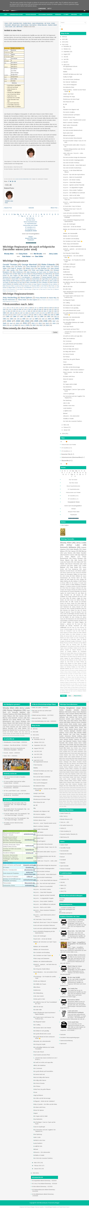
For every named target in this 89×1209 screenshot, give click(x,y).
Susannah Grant (12, 290)
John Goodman (80, 637)
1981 (40, 314)
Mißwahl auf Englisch (69, 135)
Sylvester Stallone (64, 668)
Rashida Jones (62, 802)
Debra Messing (67, 770)
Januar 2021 (37, 1168)
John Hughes (74, 14)
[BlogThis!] (7, 185)
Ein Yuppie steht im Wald (70, 384)
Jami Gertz (83, 792)
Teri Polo (66, 785)
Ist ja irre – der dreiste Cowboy (71, 179)
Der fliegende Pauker (69, 300)
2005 (10, 23)
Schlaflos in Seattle (68, 418)
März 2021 (37, 1162)
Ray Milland (83, 642)
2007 (54, 321)
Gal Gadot (74, 751)
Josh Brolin (70, 661)
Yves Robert (27, 273)
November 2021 (38, 739)
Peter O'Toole (77, 665)
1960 (39, 311)
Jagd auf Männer (67, 364)
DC (26, 223)
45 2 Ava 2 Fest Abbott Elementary (41, 1183)
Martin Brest (6, 286)
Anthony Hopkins (64, 649)
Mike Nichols (24, 275)
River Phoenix (65, 689)
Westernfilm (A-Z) (67, 460)
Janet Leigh (77, 753)
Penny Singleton (14, 710)
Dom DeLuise (64, 605)
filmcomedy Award (8, 18)
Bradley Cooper (76, 672)
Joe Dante (5, 282)
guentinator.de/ (30, 839)
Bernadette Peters (73, 749)
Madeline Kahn (77, 725)
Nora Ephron (33, 25)
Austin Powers (64, 813)
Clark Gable (81, 631)
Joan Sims (81, 708)
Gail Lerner (50, 299)
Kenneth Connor (68, 555)
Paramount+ (30, 240)
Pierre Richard (77, 558)
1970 (37, 313)
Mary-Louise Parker (67, 799)
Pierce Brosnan (74, 642)
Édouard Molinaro (38, 273)
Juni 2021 (37, 754)
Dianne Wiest (68, 724)
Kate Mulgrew (73, 796)
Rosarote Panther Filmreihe (67, 834)
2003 (18, 321)
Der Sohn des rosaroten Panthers (72, 421)
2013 (40, 323)
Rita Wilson (73, 761)
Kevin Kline (65, 598)
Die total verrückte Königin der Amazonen (74, 157)
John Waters (20, 289)
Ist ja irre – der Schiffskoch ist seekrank (74, 192)
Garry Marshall (31, 266)
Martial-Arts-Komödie (66, 853)
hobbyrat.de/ (29, 845)
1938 (40, 307)
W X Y (33, 216)
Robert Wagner (79, 622)
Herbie (62, 828)
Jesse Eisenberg (75, 658)
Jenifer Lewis (79, 773)
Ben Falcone (16, 280)
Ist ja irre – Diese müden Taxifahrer (73, 190)
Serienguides (58, 14)
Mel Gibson (68, 687)
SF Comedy (66, 14)
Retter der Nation (68, 127)
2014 (47, 323)
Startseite (31, 207)
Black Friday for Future (75, 966)
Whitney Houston (82, 804)
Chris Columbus (42, 282)
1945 (19, 309)
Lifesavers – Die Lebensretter (71, 416)
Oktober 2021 (38, 742)
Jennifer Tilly (72, 744)
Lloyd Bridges (64, 620)
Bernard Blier (64, 601)
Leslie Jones (62, 779)
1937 (35, 307)
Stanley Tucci (80, 612)
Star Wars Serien (30, 220)
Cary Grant (76, 572)
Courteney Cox (77, 768)
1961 (44, 311)
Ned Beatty (75, 687)
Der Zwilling (66, 302)
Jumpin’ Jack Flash (68, 94)
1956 (19, 311)
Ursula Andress (66, 804)
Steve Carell (8, 26)
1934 (21, 307)
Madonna (79, 779)
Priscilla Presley (82, 760)
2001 (57, 319)
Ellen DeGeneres (68, 789)
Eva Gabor (64, 790)
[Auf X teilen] (9, 185)
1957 (24, 311)
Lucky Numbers (67, 408)
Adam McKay (48, 273)
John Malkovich (64, 639)
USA (14, 26)
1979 (30, 314)
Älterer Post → (55, 207)
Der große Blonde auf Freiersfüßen (72, 343)
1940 (50, 307)
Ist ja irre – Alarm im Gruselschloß (72, 177)
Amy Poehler (74, 748)
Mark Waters (18, 273)
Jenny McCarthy (79, 794)
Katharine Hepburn (80, 719)
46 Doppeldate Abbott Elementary (41, 1180)
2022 (81, 14)
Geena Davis (62, 772)
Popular (63, 695)
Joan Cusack (69, 713)
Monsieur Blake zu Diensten (76, 955)
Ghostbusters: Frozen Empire (12, 742)
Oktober (66, 49)
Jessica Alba (66, 775)
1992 (55, 316)
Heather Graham (70, 772)
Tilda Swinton (69, 729)
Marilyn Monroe (78, 746)
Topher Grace (63, 648)
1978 (24, 314)
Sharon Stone (70, 802)
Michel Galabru (82, 571)
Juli (65, 56)
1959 (34, 311)
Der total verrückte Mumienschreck (72, 130)
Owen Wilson (7, 716)
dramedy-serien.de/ (29, 865)
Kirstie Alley (73, 732)
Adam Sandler (81, 553)
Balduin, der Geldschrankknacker (72, 246)
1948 (34, 309)
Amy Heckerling (10, 297)
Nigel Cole (35, 289)
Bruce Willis (65, 583)
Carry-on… (63, 822)
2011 (25, 323)
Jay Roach (54, 279)
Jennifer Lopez (70, 719)
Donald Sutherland (79, 654)
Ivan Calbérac (53, 284)
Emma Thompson (76, 789)
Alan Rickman (80, 627)
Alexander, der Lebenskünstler (71, 317)
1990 (41, 316)
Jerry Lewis (53, 254)
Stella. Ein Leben (36, 707)
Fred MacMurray (73, 569)
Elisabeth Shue (80, 787)
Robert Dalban (67, 622)
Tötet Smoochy (67, 69)
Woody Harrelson (73, 625)
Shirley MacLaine (42, 25)
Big (64, 107)
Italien (62, 885)
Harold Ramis (35, 279)
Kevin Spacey (77, 663)
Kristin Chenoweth (81, 777)
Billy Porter (51, 286)
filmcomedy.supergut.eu (65, 912)
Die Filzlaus (66, 356)
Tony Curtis (63, 613)
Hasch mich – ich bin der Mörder (72, 226)
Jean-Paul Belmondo (65, 684)
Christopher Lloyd (70, 631)
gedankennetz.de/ (30, 834)
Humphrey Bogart (64, 682)
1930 (4, 307)
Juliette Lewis (67, 756)
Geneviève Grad (82, 751)
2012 (33, 323)
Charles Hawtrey (8, 714)
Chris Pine (70, 675)
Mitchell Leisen (35, 275)
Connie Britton (69, 768)
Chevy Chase (70, 603)
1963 (55, 311)
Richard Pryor (83, 687)
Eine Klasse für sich (68, 101)
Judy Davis (72, 755)
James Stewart (76, 607)
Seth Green (70, 600)
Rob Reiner (26, 256)
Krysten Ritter (67, 797)
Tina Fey (69, 763)
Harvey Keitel (69, 636)
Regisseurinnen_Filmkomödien (45, 14)
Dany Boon (23, 254)
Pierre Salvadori (25, 286)
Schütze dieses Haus (69, 117)
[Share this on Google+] (13, 181)
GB (61, 882)
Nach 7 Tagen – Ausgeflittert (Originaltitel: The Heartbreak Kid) (77, 944)
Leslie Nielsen (22, 728)
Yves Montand (65, 692)
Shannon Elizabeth (77, 784)
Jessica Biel (83, 753)
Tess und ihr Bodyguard (69, 84)
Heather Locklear (79, 772)
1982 (45, 315)
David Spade (63, 632)
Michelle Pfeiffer (81, 732)
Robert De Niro (75, 610)
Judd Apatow (36, 277)
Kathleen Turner (64, 732)
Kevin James (65, 584)
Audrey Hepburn (63, 749)
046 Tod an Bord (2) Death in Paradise (14, 777)
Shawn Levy (30, 268)
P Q (51, 214)
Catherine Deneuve (73, 767)
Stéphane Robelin (82, 690)
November (67, 46)
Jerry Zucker (53, 280)
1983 (52, 314)
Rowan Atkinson (82, 689)
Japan (62, 888)
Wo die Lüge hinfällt (74, 977)
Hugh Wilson (45, 279)
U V (26, 216)
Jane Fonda (71, 753)
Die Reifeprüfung (67, 274)
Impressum (17, 18)
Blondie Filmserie (65, 819)
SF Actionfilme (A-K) (30, 227)
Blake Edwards (48, 264)
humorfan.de (29, 849)
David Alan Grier (17, 23)
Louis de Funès (65, 562)
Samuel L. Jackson (65, 624)
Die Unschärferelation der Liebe (40, 721)
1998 (36, 319)
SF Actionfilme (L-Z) (30, 229)
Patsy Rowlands (81, 734)
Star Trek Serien (30, 218)
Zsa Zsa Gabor (62, 806)
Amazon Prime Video (31, 238)
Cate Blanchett (67, 741)
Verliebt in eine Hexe (12, 30)
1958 (28, 311)
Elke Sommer (69, 743)
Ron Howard (6, 279)
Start (5, 14)
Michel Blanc (68, 665)
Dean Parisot (53, 282)
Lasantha (41, 1207)
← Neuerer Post (7, 207)
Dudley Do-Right (67, 77)
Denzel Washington (76, 678)
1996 (23, 319)
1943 (10, 309)
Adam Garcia (65, 670)
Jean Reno (83, 574)
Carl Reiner (18, 266)
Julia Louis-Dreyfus (64, 777)
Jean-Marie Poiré (7, 273)
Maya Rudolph (69, 727)
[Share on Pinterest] (15, 181)
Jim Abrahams (26, 277)
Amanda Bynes (70, 737)
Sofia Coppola (33, 299)
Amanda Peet (82, 763)
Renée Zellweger (63, 761)
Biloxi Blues (66, 269)
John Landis (10, 270)
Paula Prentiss (66, 760)
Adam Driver (83, 668)
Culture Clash (64, 845)
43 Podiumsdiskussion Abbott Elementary (43, 1189)
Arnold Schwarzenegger (66, 629)
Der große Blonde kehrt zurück (71, 310)
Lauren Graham (74, 797)
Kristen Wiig (62, 720)
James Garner (70, 637)
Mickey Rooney (64, 642)
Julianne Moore (66, 796)
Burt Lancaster (69, 673)
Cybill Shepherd (73, 787)
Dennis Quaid (72, 632)
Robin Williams (76, 576)
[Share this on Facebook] (9, 181)
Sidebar (61, 900)
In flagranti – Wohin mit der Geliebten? (73, 369)
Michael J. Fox (80, 641)
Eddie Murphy (74, 549)
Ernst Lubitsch (26, 280)
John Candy (65, 576)
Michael (65, 413)
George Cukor (45, 266)
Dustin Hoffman (82, 632)
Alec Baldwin (74, 581)
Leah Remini (81, 797)
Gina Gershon (80, 790)
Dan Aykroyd (82, 555)
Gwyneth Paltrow (63, 753)
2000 (49, 319)
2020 (27, 325)
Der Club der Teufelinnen (70, 82)
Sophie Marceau (78, 802)
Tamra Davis (22, 300)
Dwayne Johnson (76, 588)
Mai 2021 (37, 757)
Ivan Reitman (42, 268)
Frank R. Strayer (16, 268)
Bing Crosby (68, 672)
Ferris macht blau (73, 1022)
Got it (49, 8)
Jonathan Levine (17, 284)
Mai (65, 62)
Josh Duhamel (80, 619)
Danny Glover (71, 677)
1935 (26, 307)
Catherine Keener (75, 722)
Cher (80, 767)
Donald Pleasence (67, 654)
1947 (29, 309)
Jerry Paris (44, 280)
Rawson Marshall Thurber (49, 277)
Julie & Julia (66, 403)
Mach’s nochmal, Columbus (70, 122)
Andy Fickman (6, 280)
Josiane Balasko (63, 755)
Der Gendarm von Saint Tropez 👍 (72, 241)
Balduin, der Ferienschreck (70, 236)
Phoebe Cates (74, 760)
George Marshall (29, 264)
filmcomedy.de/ (30, 883)
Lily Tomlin (83, 756)
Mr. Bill (65, 104)
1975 (9, 314)
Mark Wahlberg (76, 584)
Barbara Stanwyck (75, 765)
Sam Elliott (81, 667)
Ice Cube (81, 605)
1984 (57, 315)
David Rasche (82, 653)
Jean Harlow (25, 733)
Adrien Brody (80, 600)
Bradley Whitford (72, 651)
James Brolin (73, 682)
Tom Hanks (26, 725)
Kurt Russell (79, 685)
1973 (55, 313)
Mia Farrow (20, 735)
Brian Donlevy (80, 613)
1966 (16, 313)
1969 (32, 313)
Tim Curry (77, 624)
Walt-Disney (63, 837)
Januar (66, 430)
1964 (4, 313)
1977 (19, 314)
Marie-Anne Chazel (64, 758)
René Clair (66, 644)
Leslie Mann (70, 720)
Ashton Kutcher (71, 586)
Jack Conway (76, 617)
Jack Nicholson (64, 607)
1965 (11, 313)
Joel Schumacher (11, 289)
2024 (63, 36)
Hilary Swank (77, 792)
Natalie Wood (62, 782)
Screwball (63, 859)
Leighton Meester (75, 756)
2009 (11, 323)
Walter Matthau (64, 581)
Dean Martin (70, 556)
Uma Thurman (79, 785)
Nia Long (72, 734)
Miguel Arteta (12, 287)
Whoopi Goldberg (77, 736)
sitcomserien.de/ (29, 870)
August (66, 54)
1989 (35, 316)
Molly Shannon (63, 734)
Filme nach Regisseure (31, 14)
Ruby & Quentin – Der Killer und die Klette (45, 1104)
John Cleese (78, 660)
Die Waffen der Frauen (69, 266)
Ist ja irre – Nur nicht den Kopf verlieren (74, 174)
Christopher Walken (72, 574)
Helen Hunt (71, 792)
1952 (55, 309)
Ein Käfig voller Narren (69, 351)
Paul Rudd (74, 567)
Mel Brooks (38, 254)
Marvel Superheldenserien (30, 221)
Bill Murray (82, 551)
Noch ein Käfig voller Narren (71, 349)
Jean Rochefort (64, 595)
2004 (27, 321)
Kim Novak (80, 796)
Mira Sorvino (75, 799)
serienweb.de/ (29, 885)
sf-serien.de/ (30, 867)
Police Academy (64, 831)
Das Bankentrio (67, 387)
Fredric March (82, 615)
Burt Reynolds (82, 586)
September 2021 (39, 745)
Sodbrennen (66, 272)
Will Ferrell (19, 26)
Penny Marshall (41, 298)
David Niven (63, 615)
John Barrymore (69, 619)
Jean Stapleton (72, 773)
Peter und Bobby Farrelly (41, 270)
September (67, 51)
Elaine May (52, 298)
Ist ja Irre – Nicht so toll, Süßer (71, 195)
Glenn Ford (81, 589)
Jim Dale (77, 562)
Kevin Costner (71, 685)
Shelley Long (62, 763)
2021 (34, 325)
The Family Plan (72, 988)
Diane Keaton (16, 733)
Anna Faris (76, 712)
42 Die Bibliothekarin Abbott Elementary (43, 1194)
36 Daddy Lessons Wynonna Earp (13, 822)
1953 (4, 311)
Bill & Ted (63, 816)
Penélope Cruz (79, 782)
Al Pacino (72, 670)
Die (18, 214)
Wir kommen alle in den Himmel (71, 305)
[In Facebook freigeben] (11, 185)
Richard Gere (76, 644)
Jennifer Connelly (71, 794)
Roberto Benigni (73, 689)
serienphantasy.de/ (29, 880)
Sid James (72, 551)
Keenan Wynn (75, 577)
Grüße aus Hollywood (69, 264)
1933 (17, 307)
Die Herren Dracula (68, 354)
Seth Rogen (70, 579)
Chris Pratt (78, 675)
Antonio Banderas (77, 649)
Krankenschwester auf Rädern (71, 114)
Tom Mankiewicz (28, 287)
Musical (62, 856)
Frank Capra (35, 280)
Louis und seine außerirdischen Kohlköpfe (45, 928)
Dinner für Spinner (68, 379)
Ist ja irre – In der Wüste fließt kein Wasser (45, 880)
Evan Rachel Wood (71, 790)
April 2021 (37, 760)
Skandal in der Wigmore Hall (71, 109)
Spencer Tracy (70, 612)
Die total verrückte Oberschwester (72, 138)
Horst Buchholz (70, 680)
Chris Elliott (80, 603)
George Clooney (71, 589)
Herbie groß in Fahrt (68, 279)
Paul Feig (21, 282)
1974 (4, 314)
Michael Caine (16, 25)
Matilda (65, 71)
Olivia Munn (70, 801)
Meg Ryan (71, 758)
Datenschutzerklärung (66, 1040)
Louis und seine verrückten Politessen (73, 213)
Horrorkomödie (64, 851)
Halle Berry (65, 792)
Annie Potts (78, 737)
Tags (69, 695)
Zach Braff (43, 286)
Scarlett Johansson (65, 736)
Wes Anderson (18, 272)
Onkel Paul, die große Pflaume (71, 359)
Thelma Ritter (72, 785)
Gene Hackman (76, 634)
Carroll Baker (66, 787)
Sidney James (65, 690)
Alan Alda (71, 627)
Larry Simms (68, 553)
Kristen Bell (73, 777)
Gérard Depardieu (75, 591)
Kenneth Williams (68, 547)
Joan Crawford (82, 775)
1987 (21, 316)
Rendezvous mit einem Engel (71, 99)
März (65, 424)
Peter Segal (23, 270)
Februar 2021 (38, 1165)
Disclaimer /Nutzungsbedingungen (69, 1037)
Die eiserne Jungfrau (69, 112)
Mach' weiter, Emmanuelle (70, 125)
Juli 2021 (36, 751)
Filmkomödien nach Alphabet (16, 14)
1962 (50, 311)
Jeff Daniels (76, 595)
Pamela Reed (70, 782)
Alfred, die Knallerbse (69, 338)
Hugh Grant (73, 605)
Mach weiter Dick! (68, 133)
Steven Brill (15, 279)
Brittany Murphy (68, 739)
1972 (48, 313)
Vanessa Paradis (74, 804)
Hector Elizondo (73, 564)
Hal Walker (65, 617)
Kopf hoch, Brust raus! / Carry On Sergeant (46, 922)
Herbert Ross (53, 272)
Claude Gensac (7, 733)
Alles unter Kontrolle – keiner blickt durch (74, 165)
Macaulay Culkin (75, 639)
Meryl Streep (79, 727)
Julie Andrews (13, 735)
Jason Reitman (7, 284)
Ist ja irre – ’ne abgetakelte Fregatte (73, 187)
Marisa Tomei (78, 720)
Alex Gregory (44, 287)
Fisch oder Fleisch (68, 326)
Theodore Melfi (35, 286)
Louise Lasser (69, 746)
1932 (12, 307)
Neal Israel (14, 282)
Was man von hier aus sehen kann (41, 710)
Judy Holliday (79, 755)
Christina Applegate (69, 731)
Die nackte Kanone (65, 825)
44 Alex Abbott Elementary (39, 1186)
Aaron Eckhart (75, 668)
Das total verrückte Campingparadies (73, 160)
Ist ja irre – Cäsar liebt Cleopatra (72, 182)
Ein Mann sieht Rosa (69, 376)
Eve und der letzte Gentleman (71, 79)
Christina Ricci (67, 751)
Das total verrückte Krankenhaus (72, 168)
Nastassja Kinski (82, 799)
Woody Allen (9, 254)
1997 (30, 319)
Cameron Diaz (78, 739)
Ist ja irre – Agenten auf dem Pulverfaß (73, 185)
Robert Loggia (76, 598)
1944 (14, 309)
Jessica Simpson (74, 775)
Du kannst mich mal (68, 346)
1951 (50, 309)
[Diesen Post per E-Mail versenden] (6, 185)
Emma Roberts (75, 770)
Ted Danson (71, 646)
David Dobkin (28, 284)
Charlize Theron (77, 741)
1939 (45, 307)
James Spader (81, 682)
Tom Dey (19, 287)
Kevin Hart (83, 583)
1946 (25, 309)
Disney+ (31, 236)
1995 (18, 319)
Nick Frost (83, 620)
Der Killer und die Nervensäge (71, 367)
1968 (26, 313)
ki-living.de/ (29, 853)
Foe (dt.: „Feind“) (8, 753)
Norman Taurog (47, 275)
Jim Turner (47, 23)
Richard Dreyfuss (71, 667)
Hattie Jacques (65, 710)
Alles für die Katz (67, 286)
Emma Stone (78, 743)
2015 (54, 323)
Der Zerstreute (67, 341)
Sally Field (68, 784)
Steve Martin (65, 560)
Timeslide (62, 899)
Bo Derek (83, 765)
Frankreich (63, 879)
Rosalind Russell (81, 761)
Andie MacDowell (64, 765)
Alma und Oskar (36, 718)
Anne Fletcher (42, 299)
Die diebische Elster (68, 87)
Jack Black (81, 593)
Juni (65, 59)
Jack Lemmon (23, 726)
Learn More (42, 8)
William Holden (73, 648)
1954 (8, 311)
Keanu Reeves (80, 661)
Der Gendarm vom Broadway (71, 238)
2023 (47, 325)
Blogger (57, 1202)
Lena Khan (14, 301)
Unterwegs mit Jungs (69, 96)
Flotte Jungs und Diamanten (71, 243)
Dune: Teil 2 (7, 755)
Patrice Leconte (15, 286)
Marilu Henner (73, 780)
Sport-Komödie (64, 865)
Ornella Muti (76, 801)
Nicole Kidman (25, 25)
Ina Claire (65, 773)
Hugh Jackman (80, 680)
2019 (22, 325)
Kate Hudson (80, 744)
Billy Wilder (7, 266)
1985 (7, 316)
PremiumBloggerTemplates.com (52, 1207)
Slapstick (62, 862)
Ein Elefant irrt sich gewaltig (70, 308)
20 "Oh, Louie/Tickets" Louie (11, 790)
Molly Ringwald (78, 758)
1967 (21, 313)
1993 (4, 319)
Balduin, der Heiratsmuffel (70, 233)
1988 (28, 316)
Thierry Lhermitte (80, 646)
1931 (8, 307)
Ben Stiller (39, 256)
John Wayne (63, 685)
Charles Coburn (78, 673)
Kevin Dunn (83, 596)
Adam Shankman (31, 272)
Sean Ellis (50, 289)
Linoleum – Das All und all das (12, 745)
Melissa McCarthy (8, 728)
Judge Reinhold (72, 596)
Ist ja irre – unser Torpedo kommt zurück (74, 120)
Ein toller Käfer (67, 289)
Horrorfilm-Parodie (65, 848)
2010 (17, 323)
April (65, 64)
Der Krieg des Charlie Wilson (71, 253)
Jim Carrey (75, 583)
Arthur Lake (73, 545)
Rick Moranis (64, 610)
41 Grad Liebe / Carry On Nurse (72, 206)
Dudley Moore (63, 656)
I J (32, 214)
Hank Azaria (72, 656)
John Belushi (69, 660)
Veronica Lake (75, 763)
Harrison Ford (81, 656)
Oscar (65, 362)
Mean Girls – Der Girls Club (76, 931)
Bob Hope (77, 629)
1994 (11, 319)
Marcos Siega (28, 289)
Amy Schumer (82, 748)
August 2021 (38, 748)
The (22, 216)
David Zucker (42, 272)
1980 (35, 314)
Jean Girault (54, 268)
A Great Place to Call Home (76, 920)
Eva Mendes (83, 770)
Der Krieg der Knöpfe (69, 320)
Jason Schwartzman (37, 23)
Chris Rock (65, 588)
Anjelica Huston (77, 715)
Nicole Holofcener (9, 300)
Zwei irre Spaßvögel (68, 393)
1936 (30, 307)
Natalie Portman (82, 780)
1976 (14, 314)
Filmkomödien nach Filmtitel (30, 225)
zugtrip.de (29, 858)
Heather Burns (27, 23)
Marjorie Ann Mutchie (8, 730)
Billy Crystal (74, 601)
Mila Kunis (67, 748)
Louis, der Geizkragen (69, 224)
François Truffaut (25, 279)
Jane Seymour (62, 794)
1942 (4, 309)
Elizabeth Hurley (81, 731)
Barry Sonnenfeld (31, 282)
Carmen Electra (63, 767)
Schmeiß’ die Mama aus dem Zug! (72, 74)
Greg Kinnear (64, 591)
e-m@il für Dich (67, 411)
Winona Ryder (78, 729)
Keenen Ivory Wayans (66, 663)
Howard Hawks (15, 277)
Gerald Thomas (10, 264)
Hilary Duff (65, 744)
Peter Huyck (43, 289)
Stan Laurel (73, 690)
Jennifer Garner (77, 724)
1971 (43, 313)
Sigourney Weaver (65, 715)
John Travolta (70, 608)
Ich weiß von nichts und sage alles (72, 336)
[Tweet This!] (11, 181)
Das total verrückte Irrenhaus (71, 162)
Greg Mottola (45, 284)
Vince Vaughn (80, 579)
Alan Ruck (81, 648)
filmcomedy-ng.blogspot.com (67, 909)
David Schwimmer (64, 678)
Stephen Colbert (52, 25)
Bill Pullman (83, 581)
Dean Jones (72, 615)
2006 (45, 321)
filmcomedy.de (43, 1202)
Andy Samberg (79, 670)
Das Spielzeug (67, 400)
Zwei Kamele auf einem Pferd (71, 329)
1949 (40, 309)
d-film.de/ (30, 876)
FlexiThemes (27, 1207)
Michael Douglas (70, 641)
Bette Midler (67, 722)
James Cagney (64, 658)
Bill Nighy (71, 613)
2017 (10, 325)
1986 (14, 316)
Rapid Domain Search (64, 1207)
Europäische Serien (31, 230)
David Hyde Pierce (72, 653)
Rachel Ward (83, 801)
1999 (43, 319)
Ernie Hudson (65, 634)
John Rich (82, 684)
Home (6, 23)
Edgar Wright (36, 284)
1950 (45, 309)
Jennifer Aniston (80, 710)
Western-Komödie (65, 868)
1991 (48, 316)
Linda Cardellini (71, 779)
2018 (16, 325)
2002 (9, 321)
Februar (66, 427)
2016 (4, 325)
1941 (55, 307)
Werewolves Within (74, 999)
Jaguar (65, 381)
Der (15, 214)
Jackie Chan (77, 636)
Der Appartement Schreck (70, 66)
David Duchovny (80, 677)
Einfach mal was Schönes (39, 715)
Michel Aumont (74, 620)
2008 (4, 323)
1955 (14, 311)
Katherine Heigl (68, 725)
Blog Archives (77, 695)
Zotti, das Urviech (68, 277)
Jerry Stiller (75, 684)
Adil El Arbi (36, 287)
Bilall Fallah (52, 287)
